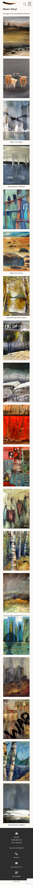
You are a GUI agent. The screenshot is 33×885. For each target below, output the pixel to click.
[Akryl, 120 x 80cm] (16, 140)
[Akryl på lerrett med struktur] (16, 315)
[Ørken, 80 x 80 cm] (16, 271)
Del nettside (16, 876)
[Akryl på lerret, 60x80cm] (16, 184)
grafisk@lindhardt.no (16, 867)
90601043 (16, 857)
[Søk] (24, 4)
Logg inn (16, 881)
